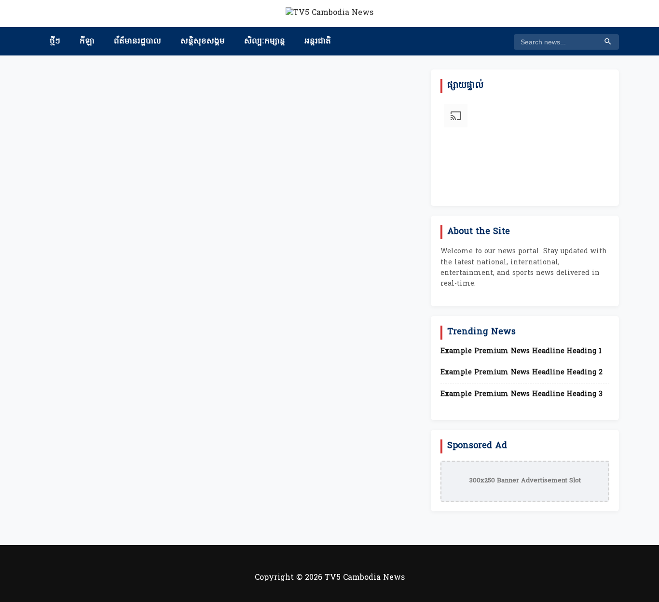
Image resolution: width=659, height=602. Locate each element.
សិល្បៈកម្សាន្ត (264, 41)
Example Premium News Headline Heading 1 (521, 351)
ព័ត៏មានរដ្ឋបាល (137, 41)
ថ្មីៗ (55, 41)
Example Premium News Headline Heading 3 (521, 394)
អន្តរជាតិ (317, 41)
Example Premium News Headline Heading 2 (521, 373)
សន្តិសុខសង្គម (202, 41)
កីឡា (87, 41)
